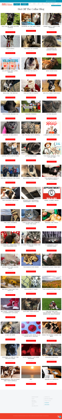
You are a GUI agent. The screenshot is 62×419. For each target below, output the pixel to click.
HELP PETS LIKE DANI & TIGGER (56, 5)
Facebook (47, 402)
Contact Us (58, 3)
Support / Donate (34, 3)
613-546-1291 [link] (50, 1)
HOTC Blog (42, 3)
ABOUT (50, 3)
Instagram (47, 404)
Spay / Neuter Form (17, 4)
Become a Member (48, 398)
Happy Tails (39, 3)
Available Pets (35, 405)
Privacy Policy (48, 400)
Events (47, 3)
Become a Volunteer (34, 401)
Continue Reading (31, 30)
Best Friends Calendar (25, 4)
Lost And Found (53, 3)
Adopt (30, 3)
